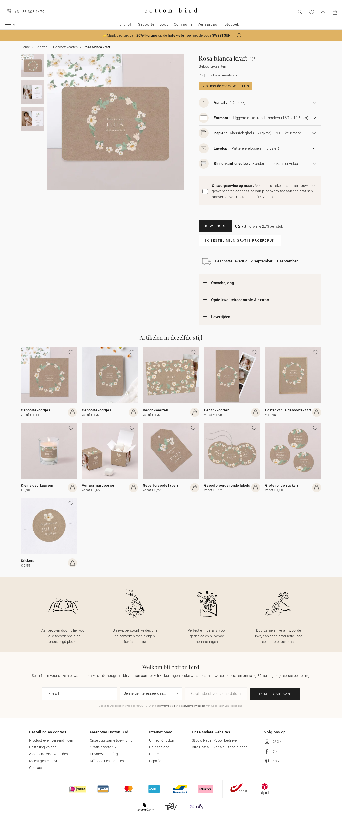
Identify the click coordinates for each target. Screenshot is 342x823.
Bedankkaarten (155, 410)
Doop (164, 24)
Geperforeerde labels (161, 485)
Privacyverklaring (104, 754)
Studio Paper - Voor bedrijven (215, 740)
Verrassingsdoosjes (98, 485)
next (50, 125)
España (155, 761)
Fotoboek (230, 24)
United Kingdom (162, 740)
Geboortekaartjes (35, 410)
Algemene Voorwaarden (48, 754)
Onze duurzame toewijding (111, 740)
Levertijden (220, 317)
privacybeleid (167, 705)
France (154, 754)
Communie (183, 24)
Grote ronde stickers (282, 485)
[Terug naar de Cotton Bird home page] (171, 16)
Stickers (27, 561)
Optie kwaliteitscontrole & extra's (240, 300)
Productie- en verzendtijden (51, 740)
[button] (239, 35)
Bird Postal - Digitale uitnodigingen (220, 747)
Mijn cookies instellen (107, 761)
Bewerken (215, 226)
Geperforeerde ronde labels (227, 485)
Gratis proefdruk (103, 747)
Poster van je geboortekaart (288, 410)
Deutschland (159, 747)
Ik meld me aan (274, 694)
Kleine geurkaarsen (37, 485)
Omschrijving (222, 283)
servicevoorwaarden (194, 705)
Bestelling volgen (42, 747)
